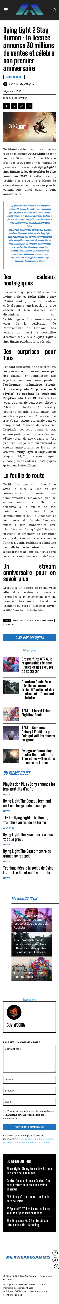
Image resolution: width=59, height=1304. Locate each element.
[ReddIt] (29, 106)
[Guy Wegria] (6, 84)
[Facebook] (6, 106)
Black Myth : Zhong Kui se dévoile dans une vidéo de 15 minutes (29, 1171)
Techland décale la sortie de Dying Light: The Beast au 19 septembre (28, 870)
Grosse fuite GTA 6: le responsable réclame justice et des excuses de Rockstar (37, 665)
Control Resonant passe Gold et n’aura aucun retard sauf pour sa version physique (29, 1185)
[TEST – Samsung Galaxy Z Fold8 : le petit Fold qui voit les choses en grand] (11, 733)
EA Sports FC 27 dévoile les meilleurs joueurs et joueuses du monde (28, 1211)
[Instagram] (55, 1259)
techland (9, 625)
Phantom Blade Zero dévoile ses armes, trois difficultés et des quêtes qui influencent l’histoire (38, 690)
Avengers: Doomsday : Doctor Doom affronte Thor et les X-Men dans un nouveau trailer (38, 756)
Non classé (13, 77)
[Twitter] (14, 106)
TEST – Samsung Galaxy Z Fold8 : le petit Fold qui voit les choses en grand (38, 734)
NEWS (6, 794)
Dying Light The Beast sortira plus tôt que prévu (28, 837)
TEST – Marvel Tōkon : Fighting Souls (37, 713)
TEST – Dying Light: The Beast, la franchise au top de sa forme (27, 820)
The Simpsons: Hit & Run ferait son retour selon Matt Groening (27, 1223)
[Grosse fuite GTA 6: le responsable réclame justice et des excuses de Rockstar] (11, 664)
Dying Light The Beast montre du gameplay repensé (27, 853)
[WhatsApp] (21, 106)
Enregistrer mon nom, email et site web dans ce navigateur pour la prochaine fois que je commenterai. (28, 1115)
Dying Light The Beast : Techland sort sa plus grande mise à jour (27, 803)
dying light (19, 621)
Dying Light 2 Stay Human (40, 621)
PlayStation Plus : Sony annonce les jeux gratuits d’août (29, 786)
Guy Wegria (27, 84)
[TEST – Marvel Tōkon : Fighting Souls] (11, 714)
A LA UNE (8, 828)
